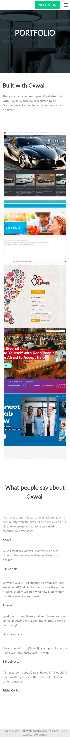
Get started (47, 4)
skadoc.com (37, 423)
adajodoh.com (37, 292)
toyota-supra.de (37, 161)
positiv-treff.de (37, 226)
